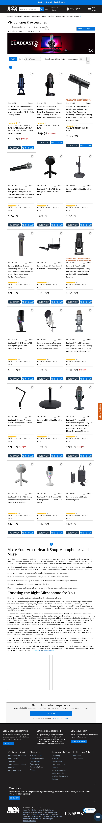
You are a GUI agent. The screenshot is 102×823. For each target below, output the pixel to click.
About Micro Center (29, 810)
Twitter (70, 813)
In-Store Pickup (36, 755)
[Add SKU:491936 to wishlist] (89, 155)
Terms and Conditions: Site (32, 816)
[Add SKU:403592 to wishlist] (89, 463)
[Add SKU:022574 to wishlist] (31, 73)
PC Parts (27, 16)
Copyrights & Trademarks (32, 818)
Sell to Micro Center (59, 770)
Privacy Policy (54, 814)
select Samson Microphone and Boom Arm (78, 100)
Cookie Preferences (29, 821)
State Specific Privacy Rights (32, 812)
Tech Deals (59, 2)
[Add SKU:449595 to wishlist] (60, 386)
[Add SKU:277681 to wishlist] (89, 73)
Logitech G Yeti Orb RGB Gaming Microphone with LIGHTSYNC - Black (49, 192)
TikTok (82, 813)
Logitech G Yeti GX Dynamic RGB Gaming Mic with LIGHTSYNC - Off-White (50, 499)
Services (51, 16)
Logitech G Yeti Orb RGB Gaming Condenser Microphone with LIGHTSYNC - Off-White (20, 499)
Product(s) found (86, 28)
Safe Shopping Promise (17, 764)
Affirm (32, 770)
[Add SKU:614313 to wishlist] (60, 155)
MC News (70, 16)
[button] (89, 810)
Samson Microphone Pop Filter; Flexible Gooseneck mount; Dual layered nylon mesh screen (49, 346)
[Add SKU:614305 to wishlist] (31, 310)
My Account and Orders (17, 755)
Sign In (51, 713)
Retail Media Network (60, 776)
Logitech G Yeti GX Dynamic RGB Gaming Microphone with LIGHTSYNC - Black (20, 346)
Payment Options (36, 767)
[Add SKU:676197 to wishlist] (60, 463)
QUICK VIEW (14, 148)
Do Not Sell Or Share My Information (35, 814)
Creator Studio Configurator (43, 650)
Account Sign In (48, 818)
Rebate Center (57, 761)
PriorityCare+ (61, 16)
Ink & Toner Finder (59, 764)
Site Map (55, 779)
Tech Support (78, 758)
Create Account (61, 719)
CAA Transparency (51, 812)
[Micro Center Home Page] (12, 8)
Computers (36, 16)
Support (76, 16)
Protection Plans (14, 770)
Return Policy (13, 758)
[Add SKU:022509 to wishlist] (89, 310)
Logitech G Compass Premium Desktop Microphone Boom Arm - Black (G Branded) (20, 423)
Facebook (65, 813)
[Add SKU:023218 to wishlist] (31, 232)
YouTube (78, 813)
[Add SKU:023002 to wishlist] (89, 232)
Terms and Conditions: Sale (53, 816)
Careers (55, 767)
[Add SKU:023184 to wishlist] (31, 155)
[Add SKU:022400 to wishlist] (89, 386)
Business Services (58, 773)
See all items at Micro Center (55, 59)
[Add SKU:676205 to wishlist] (31, 463)
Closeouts (77, 755)
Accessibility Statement (46, 810)
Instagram (74, 813)
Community (56, 755)
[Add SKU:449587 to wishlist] (60, 310)
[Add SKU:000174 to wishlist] (60, 232)
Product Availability (37, 758)
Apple (44, 16)
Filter (13, 59)
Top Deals (18, 16)
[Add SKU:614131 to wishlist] (31, 386)
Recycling (11, 767)
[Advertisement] (29, 672)
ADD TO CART (28, 148)
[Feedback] (99, 411)
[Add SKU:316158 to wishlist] (60, 73)
